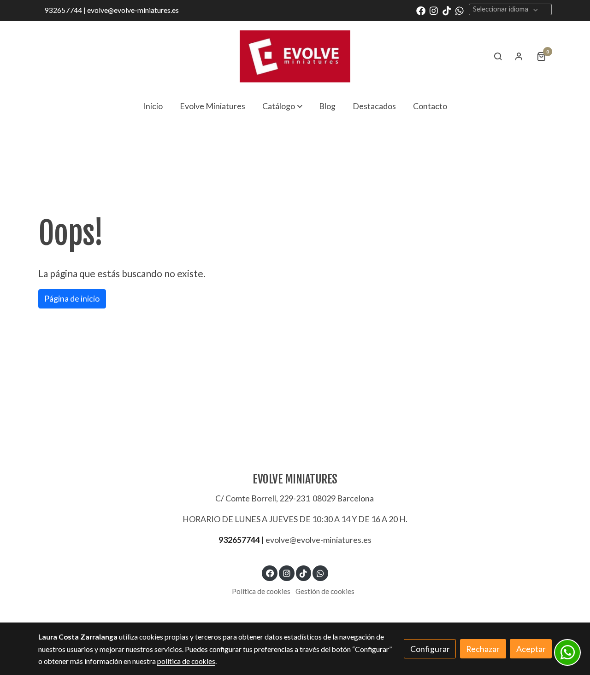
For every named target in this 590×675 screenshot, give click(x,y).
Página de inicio (72, 298)
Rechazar (483, 649)
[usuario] (519, 56)
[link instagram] (434, 10)
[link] (295, 56)
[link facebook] (420, 10)
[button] (282, 106)
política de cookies (186, 661)
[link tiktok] (446, 10)
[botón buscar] (497, 56)
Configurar (430, 649)
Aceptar (531, 649)
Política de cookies (261, 591)
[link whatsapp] (459, 10)
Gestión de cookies (324, 591)
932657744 (239, 540)
